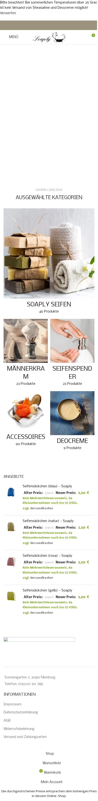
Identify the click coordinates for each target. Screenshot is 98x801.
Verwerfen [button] (8, 13)
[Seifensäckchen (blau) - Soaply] (11, 498)
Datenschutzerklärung (21, 712)
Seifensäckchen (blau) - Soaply (47, 486)
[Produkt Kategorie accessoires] (26, 420)
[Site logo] (49, 37)
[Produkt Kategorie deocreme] (72, 422)
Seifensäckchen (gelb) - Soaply (47, 590)
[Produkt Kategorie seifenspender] (72, 354)
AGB (7, 721)
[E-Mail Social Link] (52, 25)
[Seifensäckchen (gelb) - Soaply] (11, 602)
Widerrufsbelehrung (19, 729)
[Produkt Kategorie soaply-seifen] (49, 262)
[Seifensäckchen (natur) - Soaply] (11, 532)
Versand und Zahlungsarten (25, 737)
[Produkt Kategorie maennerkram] (26, 354)
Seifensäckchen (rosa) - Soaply (47, 556)
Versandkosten (41, 508)
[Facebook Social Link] (40, 25)
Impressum (12, 704)
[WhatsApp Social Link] (57, 25)
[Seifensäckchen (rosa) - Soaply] (11, 567)
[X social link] (46, 25)
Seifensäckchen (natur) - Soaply (48, 521)
